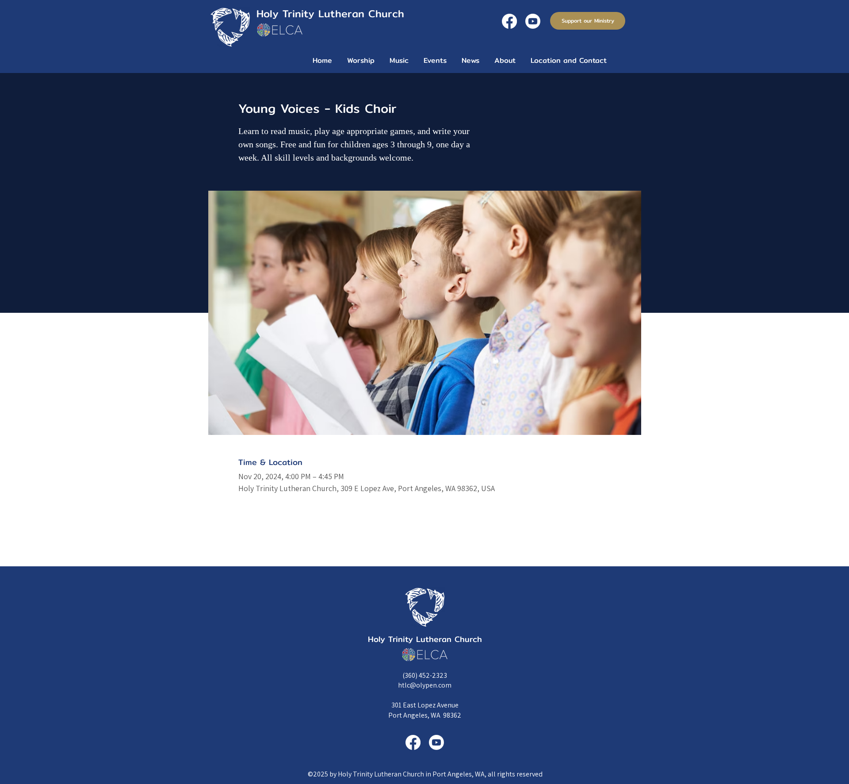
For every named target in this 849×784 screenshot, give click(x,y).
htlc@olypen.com (424, 685)
